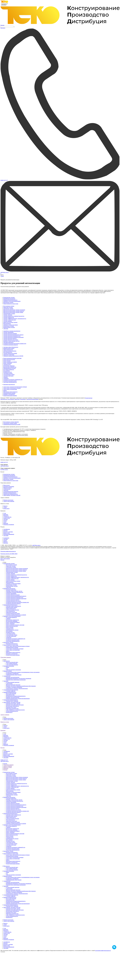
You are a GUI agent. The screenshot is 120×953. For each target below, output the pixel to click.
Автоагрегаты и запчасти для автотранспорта (17, 688)
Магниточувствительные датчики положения (17, 568)
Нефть (7, 667)
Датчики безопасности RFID (13, 613)
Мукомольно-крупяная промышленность (15, 696)
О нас (4, 513)
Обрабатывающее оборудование (13, 674)
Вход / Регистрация (5, 558)
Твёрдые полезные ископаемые (13, 669)
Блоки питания (9, 627)
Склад (4, 522)
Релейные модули (10, 632)
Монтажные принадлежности (13, 652)
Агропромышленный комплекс (10, 491)
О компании (6, 537)
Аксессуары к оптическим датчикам (14, 648)
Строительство (6, 489)
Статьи (5, 507)
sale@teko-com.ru (5, 465)
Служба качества (7, 517)
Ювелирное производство (12, 708)
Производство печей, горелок (13, 703)
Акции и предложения (8, 501)
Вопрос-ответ (6, 533)
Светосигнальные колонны (12, 609)
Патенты (5, 530)
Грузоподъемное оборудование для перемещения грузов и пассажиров (23, 672)
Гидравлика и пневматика (12, 673)
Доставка (5, 519)
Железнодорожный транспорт (13, 684)
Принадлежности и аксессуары (10, 480)
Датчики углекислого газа (12, 578)
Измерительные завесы (11, 607)
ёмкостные (17, 399)
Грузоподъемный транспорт (12, 682)
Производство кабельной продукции (15, 704)
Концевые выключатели (12, 643)
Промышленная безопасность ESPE (11, 424)
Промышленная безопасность (10, 476)
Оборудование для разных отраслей (11, 495)
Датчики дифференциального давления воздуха (17, 577)
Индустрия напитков (11, 693)
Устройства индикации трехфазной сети (15, 638)
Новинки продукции (8, 500)
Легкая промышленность (12, 711)
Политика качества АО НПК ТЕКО (9, 553)
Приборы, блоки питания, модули (14, 591)
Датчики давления (10, 573)
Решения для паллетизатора (12, 677)
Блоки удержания (10, 623)
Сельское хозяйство (10, 691)
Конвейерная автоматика (9, 475)
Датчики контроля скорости (12, 599)
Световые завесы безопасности (13, 606)
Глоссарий (5, 535)
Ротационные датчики (11, 584)
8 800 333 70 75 (4, 462)
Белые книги (6, 508)
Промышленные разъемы (12, 647)
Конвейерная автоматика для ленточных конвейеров (18, 678)
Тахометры (8, 637)
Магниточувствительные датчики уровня (16, 571)
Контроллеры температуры (12, 619)
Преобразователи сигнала (12, 629)
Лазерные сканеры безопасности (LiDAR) (16, 614)
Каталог (2, 25)
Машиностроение (7, 487)
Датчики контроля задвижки (13, 594)
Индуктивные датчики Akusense (11, 421)
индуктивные (11, 399)
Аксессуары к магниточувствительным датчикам (18, 646)
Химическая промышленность (10, 494)
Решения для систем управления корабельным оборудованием (21, 686)
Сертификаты (6, 529)
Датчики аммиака (10, 579)
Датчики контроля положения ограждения (16, 598)
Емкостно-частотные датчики (13, 581)
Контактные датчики (8, 479)
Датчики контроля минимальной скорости (16, 596)
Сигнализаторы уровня (11, 634)
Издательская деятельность (12, 706)
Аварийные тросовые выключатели (14, 592)
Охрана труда (6, 518)
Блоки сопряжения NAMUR (13, 622)
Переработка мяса (10, 694)
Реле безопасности (10, 611)
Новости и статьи (5, 722)
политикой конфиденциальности (103, 950)
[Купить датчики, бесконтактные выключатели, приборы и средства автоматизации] (60, 24)
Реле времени (9, 631)
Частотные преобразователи (12, 641)
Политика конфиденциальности (8, 551)
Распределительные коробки (13, 655)
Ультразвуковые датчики (12, 572)
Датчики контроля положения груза (14, 597)
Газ (7, 668)
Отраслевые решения (6, 657)
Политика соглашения (8, 524)
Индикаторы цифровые (11, 621)
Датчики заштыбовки (11, 593)
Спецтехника (9, 683)
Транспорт (5, 490)
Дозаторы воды (9, 628)
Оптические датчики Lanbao (10, 423)
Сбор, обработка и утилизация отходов (15, 709)
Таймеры (8, 618)
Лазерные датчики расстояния (13, 583)
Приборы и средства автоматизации (11, 478)
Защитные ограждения (11, 612)
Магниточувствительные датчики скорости (16, 569)
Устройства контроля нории (12, 640)
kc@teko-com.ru (4, 469)
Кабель (7, 651)
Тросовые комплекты (11, 589)
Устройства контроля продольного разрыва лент (17, 602)
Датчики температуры (11, 576)
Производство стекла (11, 707)
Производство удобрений (12, 701)
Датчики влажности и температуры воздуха (16, 574)
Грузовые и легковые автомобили (14, 687)
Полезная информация (8, 534)
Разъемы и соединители (11, 653)
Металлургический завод (12, 662)
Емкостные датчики (11, 566)
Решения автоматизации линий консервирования (18, 698)
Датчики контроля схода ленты (13, 601)
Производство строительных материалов (16, 679)
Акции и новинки (5, 714)
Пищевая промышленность (9, 492)
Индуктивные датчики (11, 564)
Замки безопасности (11, 608)
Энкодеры (8, 587)
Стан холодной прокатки (12, 664)
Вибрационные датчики (12, 586)
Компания (3, 730)
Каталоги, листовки (8, 531)
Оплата (5, 520)
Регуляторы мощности (11, 617)
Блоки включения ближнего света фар (15, 624)
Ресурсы (3, 747)
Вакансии (5, 523)
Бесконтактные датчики (9, 474)
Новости (5, 506)
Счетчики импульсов (11, 636)
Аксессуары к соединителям (13, 650)
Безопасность (9, 712)
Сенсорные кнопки (10, 633)
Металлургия (6, 485)
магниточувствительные (32, 399)
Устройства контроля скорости (13, 603)
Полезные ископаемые (8, 486)
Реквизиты (5, 515)
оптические (23, 399)
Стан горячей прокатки (11, 663)
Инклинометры (9, 582)
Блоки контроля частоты (12, 626)
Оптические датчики (11, 567)
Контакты (5, 514)
